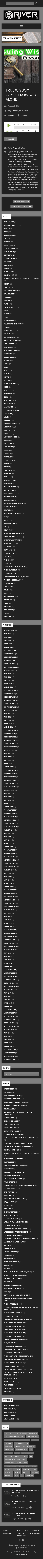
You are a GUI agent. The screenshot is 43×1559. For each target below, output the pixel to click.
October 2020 (9, 863)
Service (7, 510)
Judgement (8, 404)
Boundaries (9, 235)
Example (7, 297)
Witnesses (8, 610)
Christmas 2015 (10, 1124)
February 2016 (10, 1049)
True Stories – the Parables (16, 1369)
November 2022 (10, 780)
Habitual (8, 1195)
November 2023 (10, 740)
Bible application (27, 157)
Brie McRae (8, 1412)
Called (7, 238)
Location (7, 1533)
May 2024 (7, 720)
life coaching (12, 174)
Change (7, 242)
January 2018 (9, 973)
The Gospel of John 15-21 (15, 567)
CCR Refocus (9, 1118)
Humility (7, 390)
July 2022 (7, 793)
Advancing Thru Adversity (15, 1102)
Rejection (8, 483)
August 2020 (9, 870)
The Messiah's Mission (13, 1346)
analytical (28, 152)
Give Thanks (9, 344)
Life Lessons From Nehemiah (16, 1232)
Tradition (8, 587)
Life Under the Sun (12, 1235)
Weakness (8, 600)
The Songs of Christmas (14, 1359)
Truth (6, 590)
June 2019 (7, 916)
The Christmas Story (19, 185)
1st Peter (8, 1092)
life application (33, 172)
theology (11, 187)
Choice (16, 159)
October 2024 (9, 704)
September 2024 (10, 707)
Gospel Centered (28, 169)
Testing (7, 557)
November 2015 (10, 1059)
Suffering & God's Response (16, 1295)
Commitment (9, 248)
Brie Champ (8, 1409)
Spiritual (36, 1531)
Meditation (9, 427)
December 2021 (10, 817)
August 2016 (9, 1030)
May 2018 (7, 960)
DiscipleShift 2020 (11, 1150)
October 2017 (9, 983)
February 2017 (10, 1010)
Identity (7, 1209)
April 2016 (8, 1043)
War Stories (9, 1385)
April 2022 (8, 803)
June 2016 (7, 1036)
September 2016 (10, 1026)
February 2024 (10, 730)
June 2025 (7, 677)
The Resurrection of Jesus (15, 576)
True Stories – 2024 (12, 1366)
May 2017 (7, 1000)
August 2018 (9, 950)
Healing (7, 374)
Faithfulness (9, 307)
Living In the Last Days (14, 1242)
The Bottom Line (11, 1304)
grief (6, 367)
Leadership (8, 407)
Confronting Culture (13, 1134)
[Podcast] (20, 1540)
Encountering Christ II (14, 1172)
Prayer (10, 180)
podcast (33, 177)
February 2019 (10, 930)
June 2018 (7, 956)
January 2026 (9, 654)
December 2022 (10, 777)
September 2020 (10, 867)
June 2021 (7, 837)
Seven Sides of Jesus (12, 513)
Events (27, 1531)
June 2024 (7, 717)
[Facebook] (23, 1540)
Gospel (19, 169)
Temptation (9, 553)
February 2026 (10, 650)
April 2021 (8, 843)
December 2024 (10, 697)
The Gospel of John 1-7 (14, 1326)
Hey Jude (7, 1205)
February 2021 (10, 850)
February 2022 (10, 810)
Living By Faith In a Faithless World (19, 1239)
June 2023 (7, 757)
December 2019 (10, 897)
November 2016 (10, 1019)
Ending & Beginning (12, 1175)
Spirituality (18, 182)
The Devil (8, 563)
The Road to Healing (13, 1353)
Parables (8, 457)
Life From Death (23, 174)
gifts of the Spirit (28, 167)
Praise (6, 463)
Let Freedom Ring (11, 410)
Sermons (17, 1531)
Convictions (9, 258)
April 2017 (8, 1003)
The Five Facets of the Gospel (17, 1319)
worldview (20, 190)
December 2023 (10, 737)
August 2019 (9, 910)
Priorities (8, 470)
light (31, 174)
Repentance (9, 490)
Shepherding (9, 523)
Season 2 (8, 1282)
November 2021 (10, 820)
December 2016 (10, 1016)
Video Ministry (19, 1533)
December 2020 (10, 857)
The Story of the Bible (14, 1363)
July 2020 (7, 873)
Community (9, 252)
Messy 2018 (8, 1248)
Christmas (8, 245)
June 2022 (7, 797)
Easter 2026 (9, 1169)
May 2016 (7, 1039)
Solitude (8, 530)
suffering (8, 550)
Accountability (11, 225)
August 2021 (9, 830)
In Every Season (11, 1212)
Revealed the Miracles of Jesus (17, 1272)
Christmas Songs (11, 1131)
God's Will (8, 354)
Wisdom (11, 115)
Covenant (8, 262)
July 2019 (7, 913)
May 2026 (7, 640)
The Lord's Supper (12, 573)
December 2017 (10, 976)
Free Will (24, 164)
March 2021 (8, 847)
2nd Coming (9, 222)
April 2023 (8, 763)
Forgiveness (9, 330)
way (14, 190)
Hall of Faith (10, 1202)
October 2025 (9, 664)
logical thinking (13, 177)
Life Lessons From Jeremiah (16, 1228)
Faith (6, 304)
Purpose (7, 473)
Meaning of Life (10, 424)
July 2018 (7, 953)
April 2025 (8, 684)
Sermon (10, 182)
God (36, 167)
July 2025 (7, 674)
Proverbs (24, 115)
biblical (10, 159)
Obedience (8, 450)
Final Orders (9, 1182)
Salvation (8, 500)
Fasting (7, 314)
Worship (7, 616)
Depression (9, 272)
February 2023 (10, 770)
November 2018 (10, 940)
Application (21, 1536)
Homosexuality (11, 384)
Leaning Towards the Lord (20, 206)
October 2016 (9, 1023)
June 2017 (7, 996)
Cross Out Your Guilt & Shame (17, 1146)
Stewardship (9, 547)
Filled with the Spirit (13, 324)
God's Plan (8, 347)
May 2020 (7, 880)
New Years (8, 447)
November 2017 (10, 980)
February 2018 (10, 970)
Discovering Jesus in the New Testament (21, 278)
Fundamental (17, 167)
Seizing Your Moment (13, 1285)
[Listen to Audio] (23, 1496)
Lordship (8, 414)
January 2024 (9, 734)
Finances (7, 327)
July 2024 (7, 714)
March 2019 (8, 926)
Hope (6, 387)
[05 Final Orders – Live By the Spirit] (7, 1506)
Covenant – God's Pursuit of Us (18, 1143)
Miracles (7, 434)
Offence (7, 454)
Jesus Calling (9, 1215)
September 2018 (10, 946)
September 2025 (10, 667)
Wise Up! (7, 606)
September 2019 (10, 906)
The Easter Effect (32, 185)
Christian (34, 159)
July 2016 (7, 1033)
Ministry (7, 430)
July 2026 (7, 634)
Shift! (6, 1292)
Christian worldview (15, 162)
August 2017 (9, 990)
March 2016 (8, 1046)
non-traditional (24, 177)
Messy (6, 1245)
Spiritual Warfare (12, 540)
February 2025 (10, 690)
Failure (7, 300)
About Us (7, 1531)
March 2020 (8, 886)
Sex (5, 517)
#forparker (20, 152)
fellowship (9, 320)
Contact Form (34, 1533)
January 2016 (9, 1053)
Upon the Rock (10, 1378)
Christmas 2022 (10, 1128)
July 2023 (7, 753)
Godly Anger (9, 357)
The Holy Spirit (10, 570)
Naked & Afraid (10, 1252)
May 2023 (7, 760)
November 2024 (10, 700)
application (26, 154)
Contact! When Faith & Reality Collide (21, 1138)
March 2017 (8, 1006)
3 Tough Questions (12, 1095)
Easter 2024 (9, 1162)
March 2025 (8, 687)
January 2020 (9, 893)
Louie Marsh (23, 111)
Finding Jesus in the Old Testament (19, 1185)
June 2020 (7, 877)
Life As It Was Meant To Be (15, 1222)
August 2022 (9, 790)
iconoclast (16, 172)
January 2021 (9, 853)
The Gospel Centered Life (15, 1323)
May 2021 (7, 840)
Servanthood (10, 507)
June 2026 (7, 637)
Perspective (9, 460)
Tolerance (8, 583)
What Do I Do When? (13, 1388)
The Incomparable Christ (15, 1339)
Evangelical (12, 164)
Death (6, 268)
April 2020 (8, 883)
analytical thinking (14, 154)
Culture (7, 265)
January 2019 (9, 933)
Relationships (10, 487)
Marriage (8, 420)
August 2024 (9, 710)
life (26, 172)
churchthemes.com (21, 1554)
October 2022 (9, 783)
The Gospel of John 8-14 (14, 1333)
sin (5, 527)
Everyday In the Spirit (13, 1179)
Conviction (9, 255)
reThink (7, 1268)
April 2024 (8, 723)
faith (18, 164)
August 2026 (9, 630)
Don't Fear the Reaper (13, 1159)
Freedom (7, 334)
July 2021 (7, 833)
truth (32, 187)
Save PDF (11, 139)
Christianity (26, 162)
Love (6, 417)
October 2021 (9, 823)
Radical (7, 477)
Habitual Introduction (14, 1199)
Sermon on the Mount (14, 503)
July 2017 (7, 993)
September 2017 (10, 986)
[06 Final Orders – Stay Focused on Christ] (7, 1494)
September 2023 (10, 747)
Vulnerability (10, 596)
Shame (6, 520)
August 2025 (9, 670)
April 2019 (8, 923)
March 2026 (8, 647)
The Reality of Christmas (15, 1349)
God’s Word (12, 169)
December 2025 (10, 657)
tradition (18, 187)
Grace (6, 364)
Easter (7, 287)
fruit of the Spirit (29, 1446)
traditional (25, 187)
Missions (8, 440)
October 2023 (9, 743)
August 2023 (9, 750)
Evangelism (9, 294)
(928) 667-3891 (22, 1548)
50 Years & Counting (13, 1099)
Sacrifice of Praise (12, 1278)
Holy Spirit (8, 1456)
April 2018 (8, 963)
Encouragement (11, 291)
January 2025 (9, 694)
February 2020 (10, 890)
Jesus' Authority (11, 400)
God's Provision (11, 350)
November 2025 (10, 660)
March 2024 (8, 727)
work (6, 613)
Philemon (8, 1255)
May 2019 (7, 920)
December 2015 (10, 1056)
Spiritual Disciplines (13, 533)
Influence (8, 394)
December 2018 (10, 936)
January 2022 (9, 813)
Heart (6, 377)
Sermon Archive (12, 38)
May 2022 (7, 800)
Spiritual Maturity (12, 537)
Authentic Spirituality (14, 1105)
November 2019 (10, 900)
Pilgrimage (8, 1258)
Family (6, 310)
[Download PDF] (26, 1496)
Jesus (22, 172)
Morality (8, 443)
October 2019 (9, 903)
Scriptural (24, 180)
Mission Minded (10, 437)
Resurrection (10, 497)
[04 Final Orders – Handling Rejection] (7, 1517)
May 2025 (7, 680)
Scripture (31, 180)
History (7, 380)
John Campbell (10, 1415)
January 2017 (9, 1013)
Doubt (6, 284)
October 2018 (9, 943)
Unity (6, 593)
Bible (18, 157)
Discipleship (9, 275)
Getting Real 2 (10, 337)
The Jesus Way (10, 1343)
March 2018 (8, 966)
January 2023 (9, 773)
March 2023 (8, 767)
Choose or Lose (24, 159)
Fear (6, 317)
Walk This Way (10, 1382)
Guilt (6, 370)
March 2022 (8, 807)
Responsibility (10, 493)
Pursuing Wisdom (19, 148)
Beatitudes (8, 228)
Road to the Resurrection (15, 1275)
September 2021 (10, 827)
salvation (16, 180)
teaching (26, 182)
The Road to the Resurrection (17, 1356)
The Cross (8, 560)
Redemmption (10, 480)
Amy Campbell (13, 111)
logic (35, 174)
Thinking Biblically (12, 580)
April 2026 (8, 644)
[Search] (36, 3)
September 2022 (10, 787)
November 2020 (10, 860)
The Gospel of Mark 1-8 (14, 1336)
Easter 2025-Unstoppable (15, 1165)
